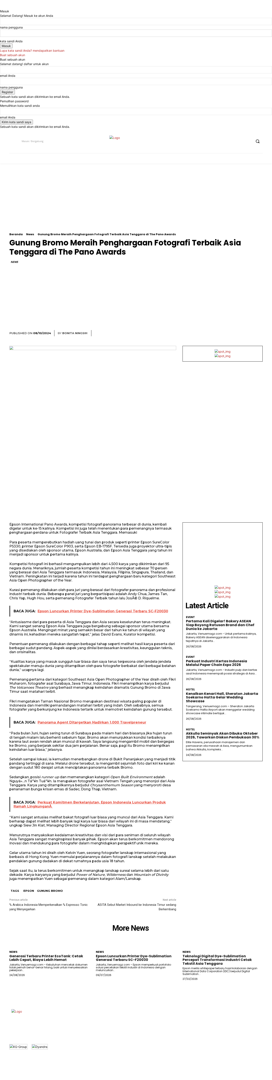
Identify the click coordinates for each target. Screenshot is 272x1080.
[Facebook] (225, 141)
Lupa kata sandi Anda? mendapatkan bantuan (32, 50)
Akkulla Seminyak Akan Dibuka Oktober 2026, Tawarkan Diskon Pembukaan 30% (222, 735)
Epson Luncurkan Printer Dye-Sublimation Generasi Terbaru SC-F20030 (133, 958)
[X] (241, 141)
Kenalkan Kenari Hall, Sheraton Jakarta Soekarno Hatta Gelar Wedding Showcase (222, 697)
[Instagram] (232, 141)
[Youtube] (248, 141)
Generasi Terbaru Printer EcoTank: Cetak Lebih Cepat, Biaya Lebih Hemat (46, 958)
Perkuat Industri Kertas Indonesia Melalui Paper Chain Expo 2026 (216, 663)
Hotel (190, 689)
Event (190, 617)
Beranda (16, 234)
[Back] (1, 7)
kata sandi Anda (11, 41)
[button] (257, 141)
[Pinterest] (238, 333)
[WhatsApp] (248, 333)
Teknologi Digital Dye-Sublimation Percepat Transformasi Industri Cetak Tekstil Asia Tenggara (217, 960)
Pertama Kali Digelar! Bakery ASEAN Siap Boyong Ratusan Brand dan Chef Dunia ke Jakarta (220, 625)
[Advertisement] (136, 203)
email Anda (7, 75)
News (30, 234)
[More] (258, 333)
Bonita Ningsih (74, 333)
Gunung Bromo (50, 890)
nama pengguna (11, 27)
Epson (28, 890)
